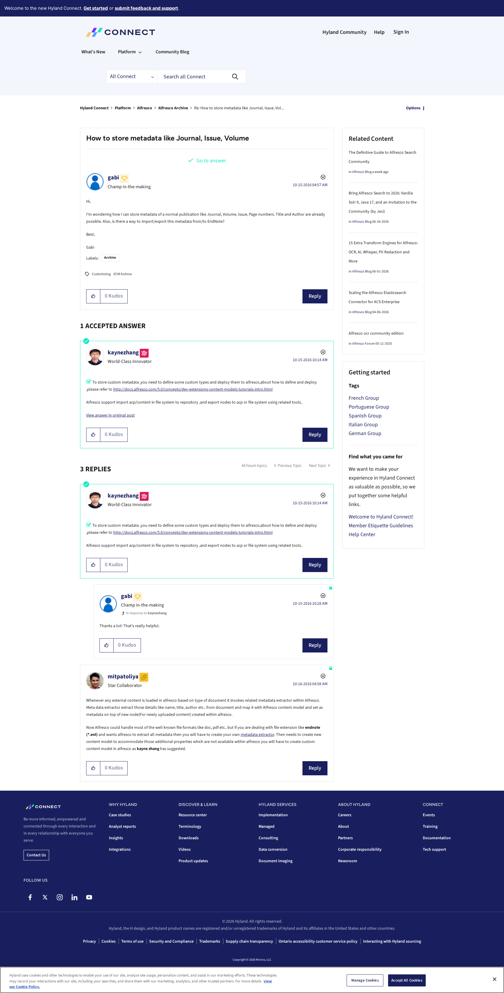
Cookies (109, 941)
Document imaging (275, 861)
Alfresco (144, 108)
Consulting (268, 838)
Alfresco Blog (362, 171)
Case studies (120, 815)
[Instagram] (59, 897)
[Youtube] (89, 897)
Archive (110, 257)
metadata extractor (257, 735)
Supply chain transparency (249, 941)
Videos (185, 849)
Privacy (89, 941)
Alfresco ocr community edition (376, 333)
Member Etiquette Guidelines (381, 525)
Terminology (190, 827)
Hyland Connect (94, 108)
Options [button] (413, 108)
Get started (96, 8)
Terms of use (132, 941)
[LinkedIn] (74, 897)
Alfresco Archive (173, 108)
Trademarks (209, 941)
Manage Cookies (365, 980)
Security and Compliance (171, 941)
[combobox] (201, 77)
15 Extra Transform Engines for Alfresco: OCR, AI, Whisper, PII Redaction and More (383, 252)
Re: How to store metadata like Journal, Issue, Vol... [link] (239, 108)
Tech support (434, 849)
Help (379, 32)
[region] (252, 980)
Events (429, 815)
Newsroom (347, 861)
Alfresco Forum (363, 343)
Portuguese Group (369, 407)
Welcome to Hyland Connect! (381, 517)
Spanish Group (365, 415)
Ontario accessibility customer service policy (318, 941)
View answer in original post (110, 415)
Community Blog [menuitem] (172, 52)
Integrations (120, 849)
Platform (123, 108)
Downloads (189, 838)
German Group (365, 433)
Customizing (101, 274)
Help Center (362, 534)
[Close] (494, 979)
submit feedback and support (146, 8)
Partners (345, 838)
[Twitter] (44, 897)
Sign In (401, 32)
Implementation (273, 815)
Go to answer (211, 160)
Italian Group (363, 424)
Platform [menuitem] (127, 52)
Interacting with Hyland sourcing (392, 941)
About (343, 827)
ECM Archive (123, 274)
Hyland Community (344, 32)
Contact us (36, 855)
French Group (364, 398)
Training (430, 827)
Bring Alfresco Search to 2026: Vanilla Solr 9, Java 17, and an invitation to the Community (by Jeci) (383, 202)
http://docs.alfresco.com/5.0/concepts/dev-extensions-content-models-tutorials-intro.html (193, 389)
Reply (315, 296)
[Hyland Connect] (120, 32)
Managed (267, 827)
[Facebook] (30, 897)
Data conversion (273, 849)
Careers (344, 815)
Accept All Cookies (406, 980)
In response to (146, 613)
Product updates (193, 861)
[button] (93, 296)
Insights (116, 838)
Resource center (193, 815)
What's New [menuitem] (93, 52)
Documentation (437, 838)
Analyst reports (122, 827)
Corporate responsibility (360, 849)
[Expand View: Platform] (140, 52)
